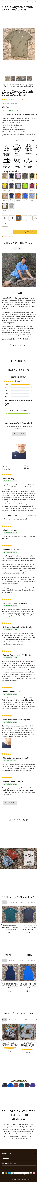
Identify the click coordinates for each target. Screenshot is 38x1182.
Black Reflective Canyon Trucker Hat (10, 1044)
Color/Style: (6, 171)
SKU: (3, 103)
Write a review (27, 100)
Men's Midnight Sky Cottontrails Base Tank (10, 986)
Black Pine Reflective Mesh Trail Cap (27, 1045)
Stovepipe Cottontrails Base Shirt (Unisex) (28, 927)
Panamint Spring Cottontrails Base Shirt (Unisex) (10, 927)
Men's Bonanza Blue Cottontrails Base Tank (28, 986)
